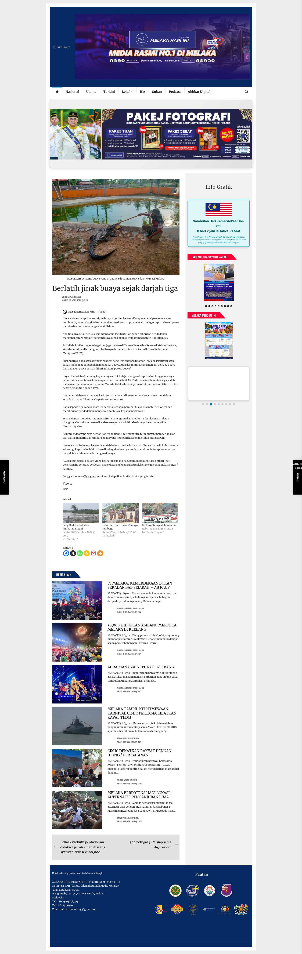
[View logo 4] (215, 407)
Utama (91, 92)
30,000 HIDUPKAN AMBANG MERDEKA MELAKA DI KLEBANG (142, 627)
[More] (100, 553)
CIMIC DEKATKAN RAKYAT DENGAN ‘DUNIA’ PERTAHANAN (139, 753)
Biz (142, 92)
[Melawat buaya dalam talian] (160, 513)
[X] (73, 553)
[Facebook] (66, 553)
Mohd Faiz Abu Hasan (71, 296)
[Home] (57, 92)
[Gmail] (93, 553)
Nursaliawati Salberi (127, 779)
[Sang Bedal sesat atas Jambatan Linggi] (81, 513)
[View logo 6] (222, 407)
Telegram (90, 476)
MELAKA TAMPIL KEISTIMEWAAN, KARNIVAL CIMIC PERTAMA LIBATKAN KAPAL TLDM (141, 713)
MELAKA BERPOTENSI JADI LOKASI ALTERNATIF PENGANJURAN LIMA (138, 795)
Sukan (157, 92)
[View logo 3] (211, 407)
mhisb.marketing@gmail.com (78, 909)
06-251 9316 (65, 905)
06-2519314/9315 (68, 901)
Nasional (72, 92)
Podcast (175, 92)
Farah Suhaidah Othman (128, 738)
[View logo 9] (234, 407)
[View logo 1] (203, 407)
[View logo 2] (207, 407)
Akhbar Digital (199, 92)
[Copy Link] (87, 553)
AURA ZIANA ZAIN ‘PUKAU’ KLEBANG (140, 667)
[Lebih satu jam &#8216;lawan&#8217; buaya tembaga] (120, 513)
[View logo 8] (230, 407)
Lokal (126, 92)
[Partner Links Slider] (219, 386)
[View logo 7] (226, 407)
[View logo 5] (218, 407)
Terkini (109, 92)
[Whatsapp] (80, 553)
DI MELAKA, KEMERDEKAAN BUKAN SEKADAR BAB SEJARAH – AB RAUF (139, 585)
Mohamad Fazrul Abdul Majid (130, 608)
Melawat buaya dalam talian (159, 525)
